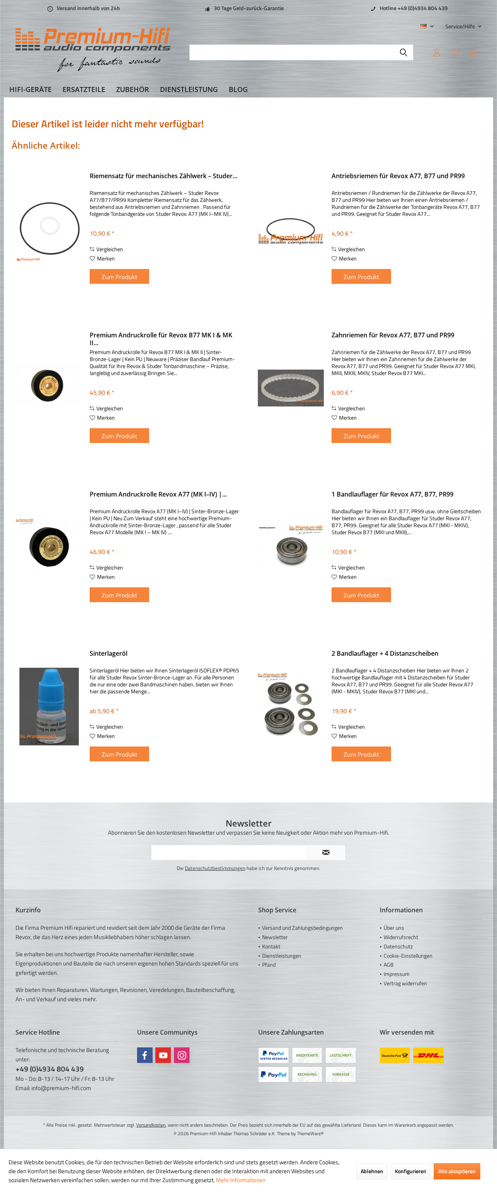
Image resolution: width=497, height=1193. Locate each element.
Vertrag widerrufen (405, 983)
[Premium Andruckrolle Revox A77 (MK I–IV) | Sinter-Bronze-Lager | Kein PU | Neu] (49, 547)
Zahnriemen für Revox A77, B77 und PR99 (393, 335)
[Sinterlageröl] (49, 706)
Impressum (397, 974)
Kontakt (271, 946)
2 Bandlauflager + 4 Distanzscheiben (385, 653)
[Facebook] (145, 1055)
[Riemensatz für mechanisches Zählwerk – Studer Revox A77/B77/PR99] (49, 228)
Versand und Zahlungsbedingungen (302, 928)
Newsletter (275, 937)
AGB (389, 964)
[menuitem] (460, 26)
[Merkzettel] (455, 52)
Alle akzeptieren (457, 1171)
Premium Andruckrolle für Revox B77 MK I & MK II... (161, 339)
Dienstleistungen (281, 956)
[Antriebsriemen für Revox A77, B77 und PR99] (291, 228)
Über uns (394, 928)
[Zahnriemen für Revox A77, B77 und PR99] (291, 388)
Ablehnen (372, 1171)
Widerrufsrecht (401, 937)
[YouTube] (163, 1055)
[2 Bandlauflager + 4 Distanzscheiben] (291, 706)
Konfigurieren (410, 1171)
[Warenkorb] (473, 52)
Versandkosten (150, 1125)
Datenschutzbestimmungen (215, 868)
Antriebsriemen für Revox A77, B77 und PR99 (398, 176)
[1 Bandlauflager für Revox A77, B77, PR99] (291, 547)
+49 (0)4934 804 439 (50, 1068)
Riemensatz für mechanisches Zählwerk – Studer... (163, 176)
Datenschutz (398, 946)
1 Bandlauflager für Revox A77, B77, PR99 (393, 494)
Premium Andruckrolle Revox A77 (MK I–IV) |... (158, 494)
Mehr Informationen (241, 1180)
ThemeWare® (310, 1133)
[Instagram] (181, 1055)
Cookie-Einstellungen (408, 956)
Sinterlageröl (108, 653)
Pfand (269, 964)
